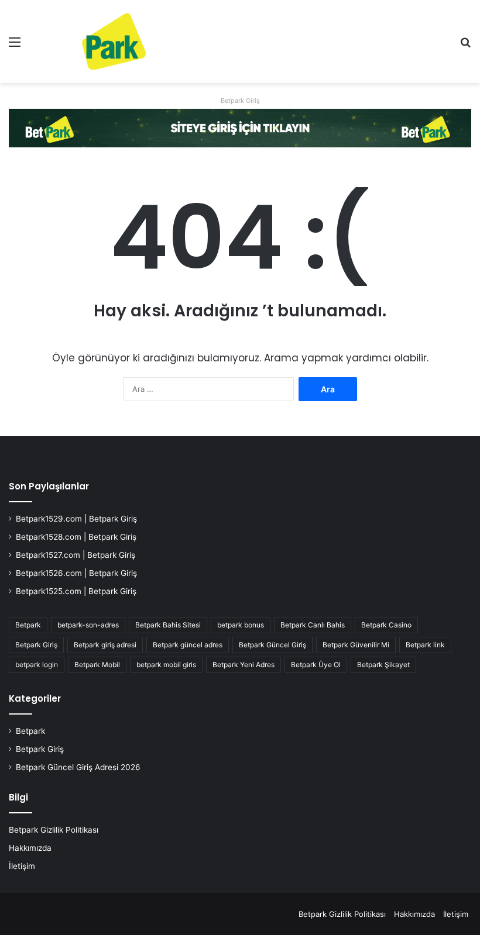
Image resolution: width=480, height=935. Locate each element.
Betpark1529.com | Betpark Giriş (76, 518)
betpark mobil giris (166, 664)
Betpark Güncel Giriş (272, 644)
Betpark (28, 624)
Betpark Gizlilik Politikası (53, 829)
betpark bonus (240, 624)
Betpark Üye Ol (316, 664)
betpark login (36, 664)
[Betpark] (93, 41)
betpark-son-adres (88, 624)
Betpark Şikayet (383, 664)
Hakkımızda (30, 848)
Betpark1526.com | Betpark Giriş (76, 573)
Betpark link (425, 644)
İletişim (22, 866)
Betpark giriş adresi (105, 644)
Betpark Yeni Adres (243, 664)
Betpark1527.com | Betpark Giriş (75, 555)
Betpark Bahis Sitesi (168, 624)
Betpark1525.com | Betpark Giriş (76, 591)
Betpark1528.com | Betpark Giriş (76, 536)
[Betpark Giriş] (240, 127)
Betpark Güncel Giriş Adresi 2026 (78, 767)
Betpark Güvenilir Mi (356, 644)
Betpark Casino (386, 624)
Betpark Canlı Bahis (312, 624)
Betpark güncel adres (187, 644)
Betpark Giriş (240, 100)
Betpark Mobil (97, 664)
